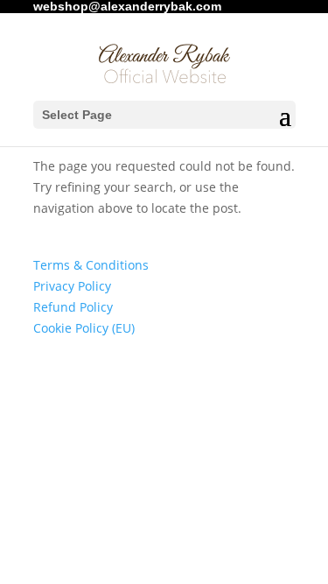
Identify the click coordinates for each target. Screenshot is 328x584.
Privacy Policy (72, 286)
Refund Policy (73, 307)
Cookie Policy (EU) (84, 328)
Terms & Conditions (91, 265)
